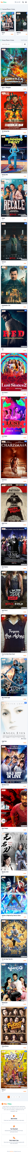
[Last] (19, 1097)
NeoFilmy (11, 1151)
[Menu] (26, 2)
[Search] (23, 2)
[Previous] (3, 23)
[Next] (24, 23)
